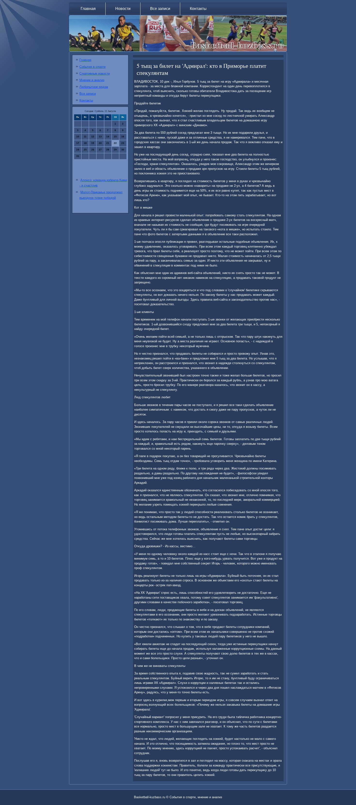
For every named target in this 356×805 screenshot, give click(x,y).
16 (122, 136)
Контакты (198, 9)
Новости (123, 9)
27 (100, 149)
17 (77, 143)
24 (77, 149)
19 (92, 143)
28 (107, 149)
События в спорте (92, 67)
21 (107, 143)
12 (92, 136)
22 (115, 143)
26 (92, 149)
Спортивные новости (94, 73)
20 (100, 143)
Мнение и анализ (91, 80)
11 (85, 136)
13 (100, 136)
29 (115, 149)
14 (107, 136)
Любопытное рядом (93, 87)
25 (85, 149)
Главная (88, 9)
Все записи (160, 9)
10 (77, 136)
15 (115, 136)
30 (122, 149)
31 (77, 156)
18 (85, 143)
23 (122, 143)
